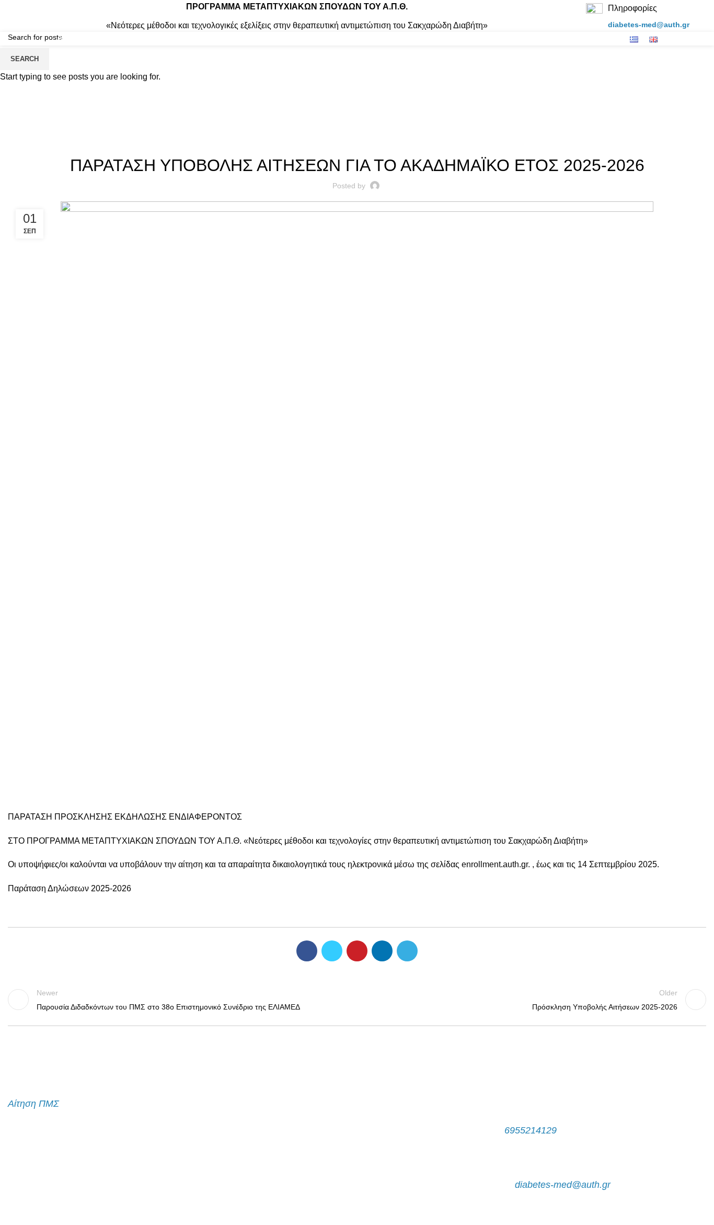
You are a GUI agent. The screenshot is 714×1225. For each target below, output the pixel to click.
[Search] (703, 16)
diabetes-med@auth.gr (648, 24)
